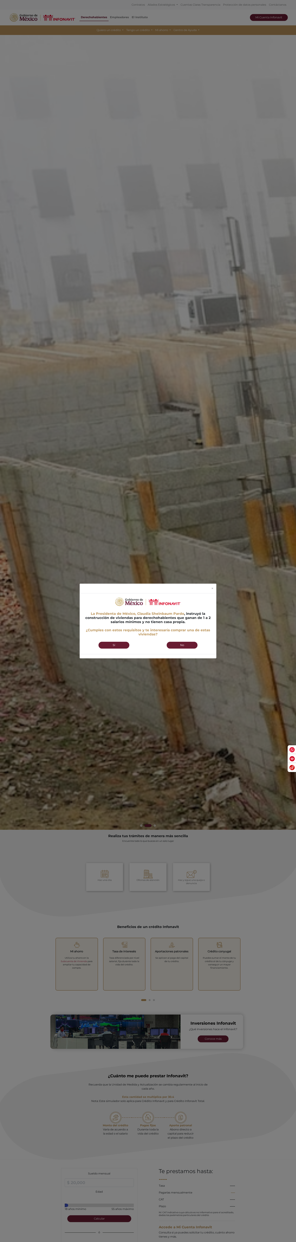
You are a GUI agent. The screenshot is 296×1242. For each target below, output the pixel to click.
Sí (114, 645)
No (182, 645)
